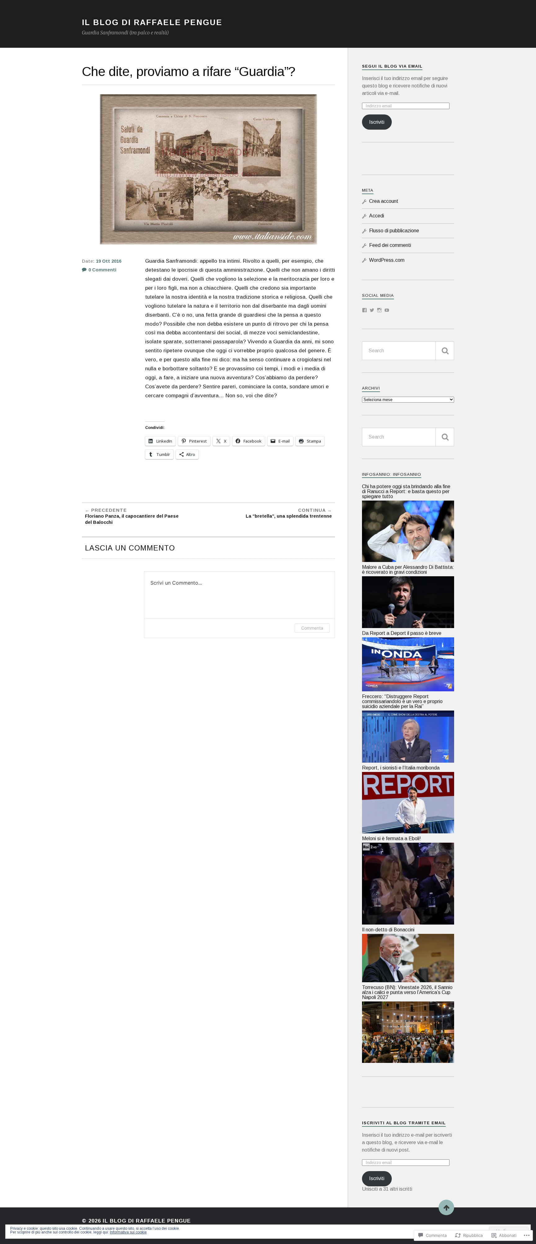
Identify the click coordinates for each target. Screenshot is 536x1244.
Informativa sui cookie (128, 1232)
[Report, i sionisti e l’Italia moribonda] (408, 831)
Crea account (383, 201)
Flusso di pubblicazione (394, 230)
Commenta (312, 628)
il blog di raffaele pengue (152, 22)
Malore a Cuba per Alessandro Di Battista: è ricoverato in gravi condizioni (408, 569)
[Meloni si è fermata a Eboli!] (408, 922)
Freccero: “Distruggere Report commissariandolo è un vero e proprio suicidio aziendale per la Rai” (402, 701)
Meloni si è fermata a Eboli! (391, 838)
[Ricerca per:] (408, 350)
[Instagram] (379, 310)
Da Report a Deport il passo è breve (401, 633)
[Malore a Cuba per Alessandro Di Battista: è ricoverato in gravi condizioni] (408, 626)
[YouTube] (386, 310)
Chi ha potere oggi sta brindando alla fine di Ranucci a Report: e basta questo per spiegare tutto (406, 491)
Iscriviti (376, 122)
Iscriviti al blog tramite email (404, 1123)
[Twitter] (371, 310)
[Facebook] (364, 310)
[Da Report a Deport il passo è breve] (408, 689)
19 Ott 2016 (108, 261)
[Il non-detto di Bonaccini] (408, 980)
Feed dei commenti (390, 245)
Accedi (376, 215)
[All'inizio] (446, 1207)
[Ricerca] (445, 350)
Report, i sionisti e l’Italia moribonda (401, 767)
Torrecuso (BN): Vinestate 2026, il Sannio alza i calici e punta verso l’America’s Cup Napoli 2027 (407, 992)
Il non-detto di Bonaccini (388, 929)
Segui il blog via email (392, 66)
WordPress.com (386, 260)
